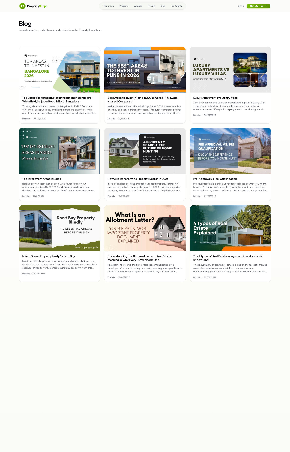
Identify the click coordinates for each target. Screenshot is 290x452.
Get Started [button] (256, 6)
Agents (138, 6)
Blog (163, 6)
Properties (108, 6)
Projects (124, 6)
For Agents (176, 6)
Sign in (241, 6)
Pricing (151, 6)
